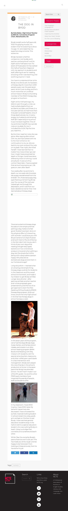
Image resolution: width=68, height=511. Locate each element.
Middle (47, 53)
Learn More (56, 493)
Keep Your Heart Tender (52, 36)
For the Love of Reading (52, 38)
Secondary (22, 18)
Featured (16, 465)
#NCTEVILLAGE (42, 480)
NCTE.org (40, 482)
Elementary (48, 51)
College (47, 48)
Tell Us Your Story (42, 478)
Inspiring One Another (52, 34)
